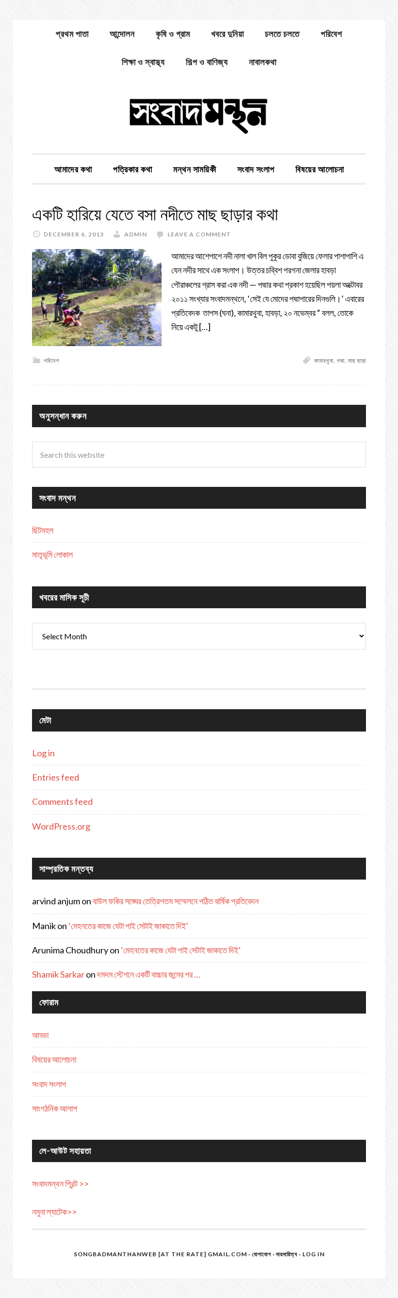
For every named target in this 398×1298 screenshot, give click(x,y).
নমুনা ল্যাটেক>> (54, 1211)
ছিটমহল (42, 530)
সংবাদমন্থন (199, 114)
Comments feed (62, 801)
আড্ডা (40, 1035)
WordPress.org (61, 826)
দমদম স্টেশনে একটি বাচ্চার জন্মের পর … (148, 974)
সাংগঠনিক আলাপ (54, 1108)
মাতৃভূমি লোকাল (52, 554)
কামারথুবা (323, 360)
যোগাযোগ (261, 1254)
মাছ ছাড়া (357, 360)
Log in (43, 753)
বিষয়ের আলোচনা (54, 1059)
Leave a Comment (199, 234)
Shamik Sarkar (58, 974)
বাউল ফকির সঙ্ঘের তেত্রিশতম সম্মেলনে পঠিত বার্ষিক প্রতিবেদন (176, 901)
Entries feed (55, 777)
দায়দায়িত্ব (287, 1254)
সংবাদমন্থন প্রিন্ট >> (60, 1183)
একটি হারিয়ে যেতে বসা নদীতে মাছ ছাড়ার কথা (155, 214)
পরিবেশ (51, 360)
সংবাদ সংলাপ (49, 1084)
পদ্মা (341, 360)
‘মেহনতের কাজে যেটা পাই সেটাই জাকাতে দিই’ (128, 925)
